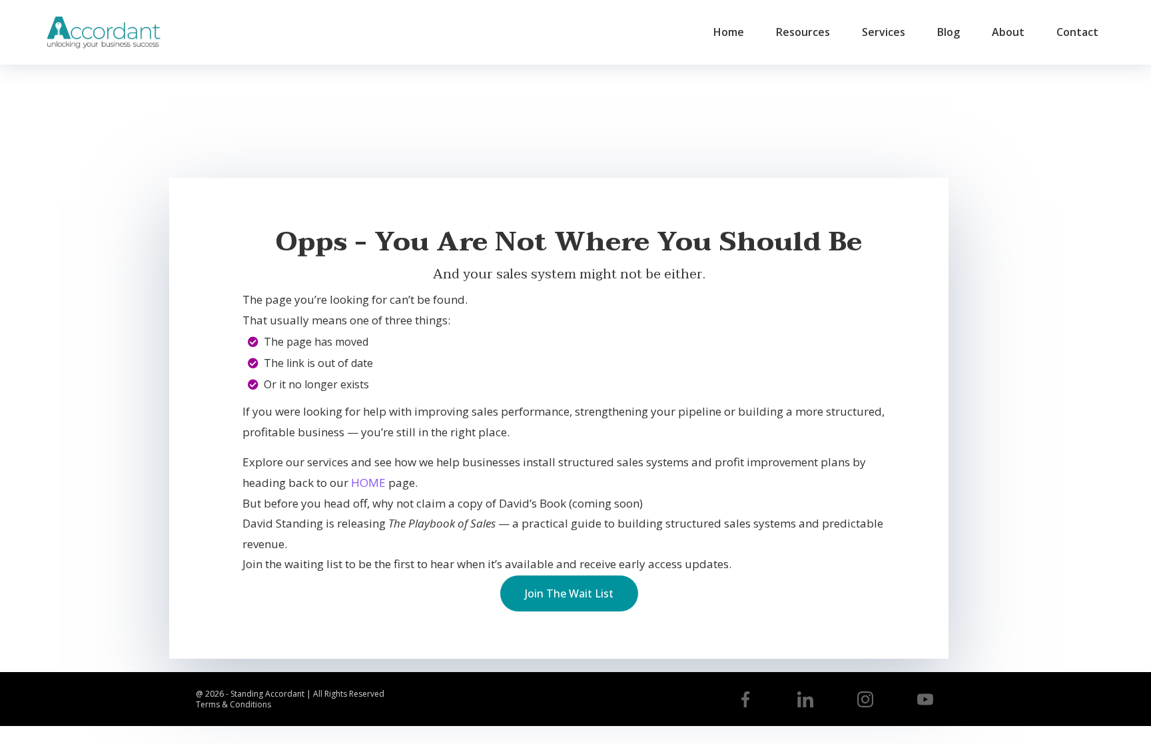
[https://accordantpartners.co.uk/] (103, 32)
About (1008, 32)
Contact (1077, 32)
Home (728, 32)
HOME (368, 482)
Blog (948, 32)
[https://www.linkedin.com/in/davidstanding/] (805, 699)
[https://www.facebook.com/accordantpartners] (745, 699)
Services (883, 32)
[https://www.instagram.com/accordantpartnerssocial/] (865, 699)
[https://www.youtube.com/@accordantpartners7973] (925, 699)
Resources (803, 32)
